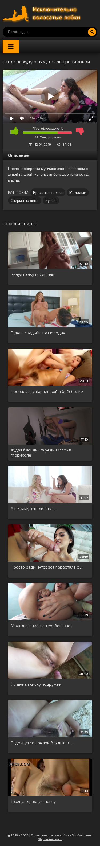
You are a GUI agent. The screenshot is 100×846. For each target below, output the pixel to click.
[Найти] (92, 32)
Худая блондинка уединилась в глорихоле (41, 452)
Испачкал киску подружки (36, 684)
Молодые (77, 192)
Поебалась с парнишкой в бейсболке (47, 391)
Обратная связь (50, 839)
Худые (51, 200)
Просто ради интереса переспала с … (47, 566)
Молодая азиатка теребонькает (41, 625)
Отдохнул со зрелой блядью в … (42, 742)
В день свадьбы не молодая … (40, 332)
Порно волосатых (43, 13)
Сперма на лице (25, 200)
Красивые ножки (48, 192)
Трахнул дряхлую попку (33, 801)
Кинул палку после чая (32, 274)
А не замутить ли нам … (33, 508)
